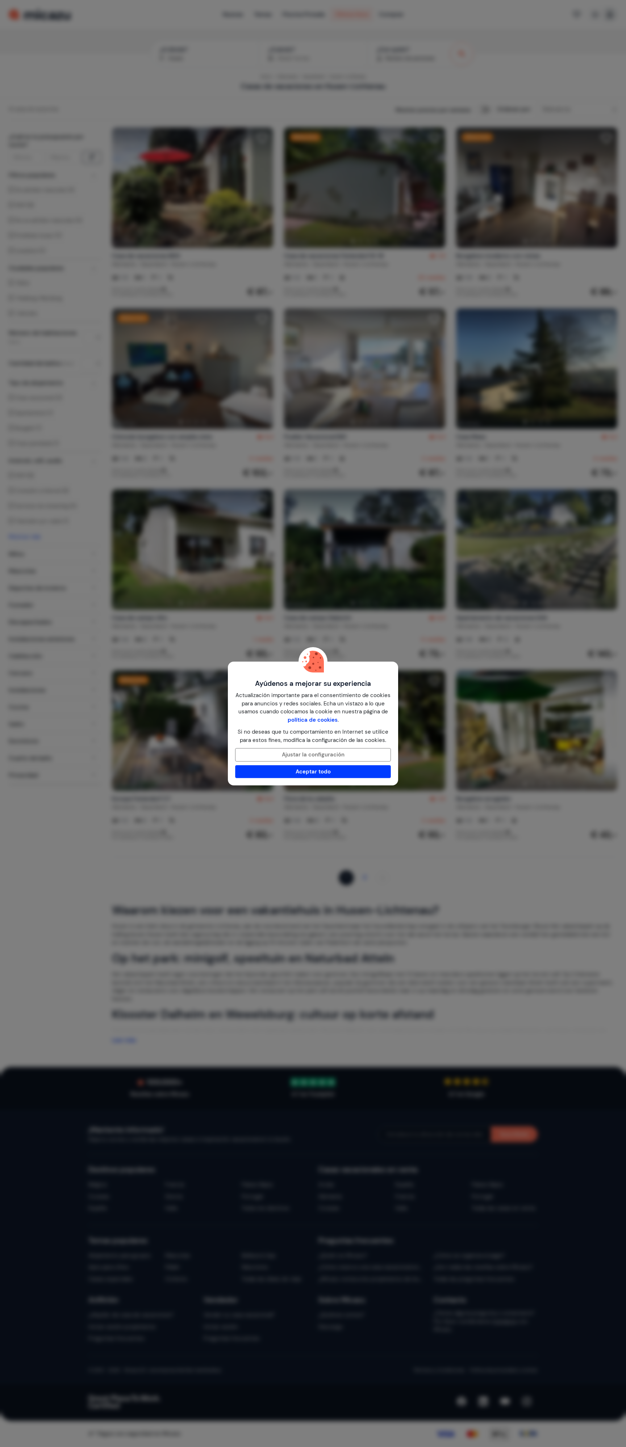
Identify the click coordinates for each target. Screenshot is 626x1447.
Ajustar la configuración (313, 754)
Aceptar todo (313, 771)
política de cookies (313, 720)
